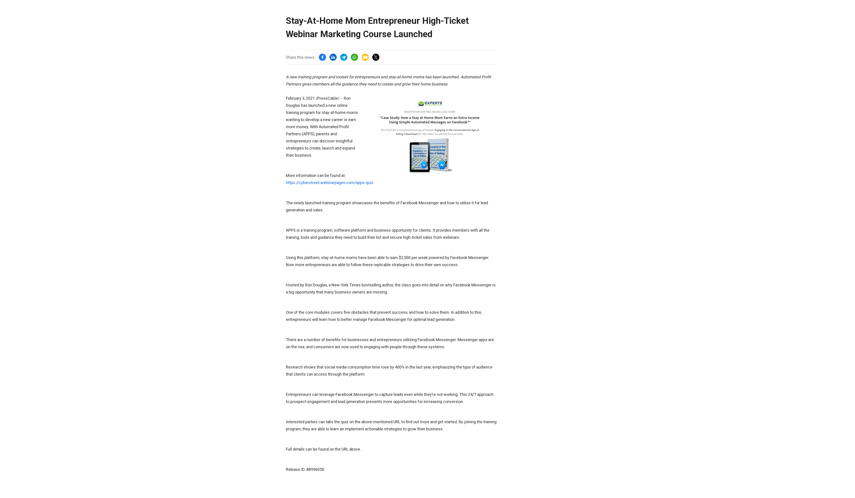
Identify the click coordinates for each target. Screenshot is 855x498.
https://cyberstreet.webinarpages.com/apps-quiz (329, 182)
